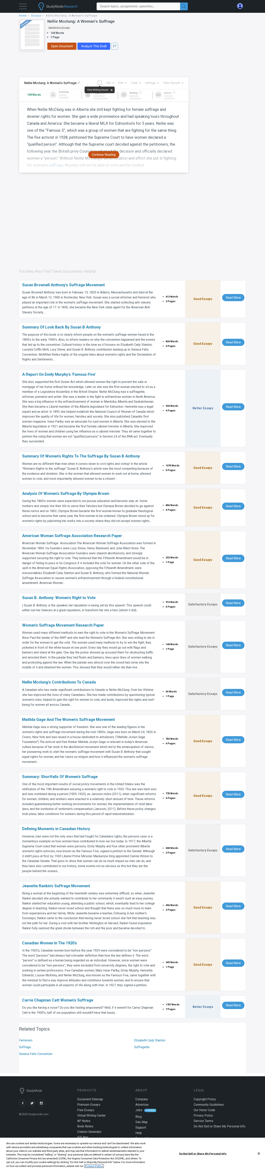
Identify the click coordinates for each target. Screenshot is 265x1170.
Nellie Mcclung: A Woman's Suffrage (81, 21)
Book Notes (85, 1126)
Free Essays (85, 1110)
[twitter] (33, 1105)
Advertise (142, 1104)
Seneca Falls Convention (35, 1054)
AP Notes (83, 1121)
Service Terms (203, 1121)
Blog (138, 1116)
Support (140, 1127)
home (23, 15)
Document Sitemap (90, 1099)
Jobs (138, 1110)
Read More (233, 297)
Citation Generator (89, 1132)
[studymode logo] (64, 6)
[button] (23, 7)
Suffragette (142, 1047)
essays (36, 15)
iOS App (82, 1137)
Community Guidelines (209, 1104)
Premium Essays (88, 1104)
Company (141, 1099)
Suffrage (25, 1047)
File (108, 83)
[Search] (184, 6)
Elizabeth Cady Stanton (149, 1040)
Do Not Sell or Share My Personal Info (202, 1153)
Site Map (141, 1122)
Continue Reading (104, 154)
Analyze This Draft (94, 46)
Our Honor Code (204, 1110)
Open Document (62, 46)
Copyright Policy (205, 1099)
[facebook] (23, 1105)
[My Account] (241, 6)
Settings (150, 83)
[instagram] (42, 1105)
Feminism (25, 1040)
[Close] (259, 1153)
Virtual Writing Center (91, 1115)
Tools (134, 83)
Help (138, 1133)
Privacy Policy (203, 1115)
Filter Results (171, 83)
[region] (132, 1154)
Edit (120, 83)
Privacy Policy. (94, 1166)
